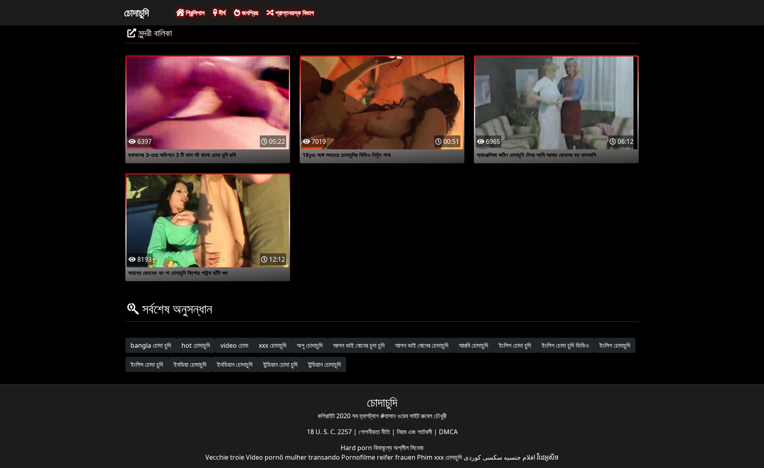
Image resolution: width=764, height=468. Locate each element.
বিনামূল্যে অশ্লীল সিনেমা (398, 447)
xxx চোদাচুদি (272, 345)
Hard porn (357, 447)
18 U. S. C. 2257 (330, 431)
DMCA (448, 431)
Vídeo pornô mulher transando (293, 457)
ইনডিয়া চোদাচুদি (190, 364)
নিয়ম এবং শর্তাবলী (415, 431)
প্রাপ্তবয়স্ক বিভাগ (294, 12)
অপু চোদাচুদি (310, 345)
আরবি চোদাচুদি (473, 345)
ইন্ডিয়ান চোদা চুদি (280, 364)
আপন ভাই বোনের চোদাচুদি (421, 345)
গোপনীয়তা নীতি (375, 431)
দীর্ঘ (221, 12)
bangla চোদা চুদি (151, 345)
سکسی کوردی (483, 457)
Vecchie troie (224, 457)
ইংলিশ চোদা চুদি (515, 345)
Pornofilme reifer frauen (378, 457)
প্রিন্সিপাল (194, 12)
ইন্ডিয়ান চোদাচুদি (324, 364)
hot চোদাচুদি (195, 345)
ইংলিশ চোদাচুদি (614, 345)
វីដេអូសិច (548, 457)
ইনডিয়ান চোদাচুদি (235, 364)
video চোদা (234, 345)
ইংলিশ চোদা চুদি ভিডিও (565, 345)
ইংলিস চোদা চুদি (147, 364)
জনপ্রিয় (249, 12)
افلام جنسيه (519, 457)
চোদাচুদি (136, 12)
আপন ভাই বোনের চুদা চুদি (359, 345)
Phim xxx (430, 457)
